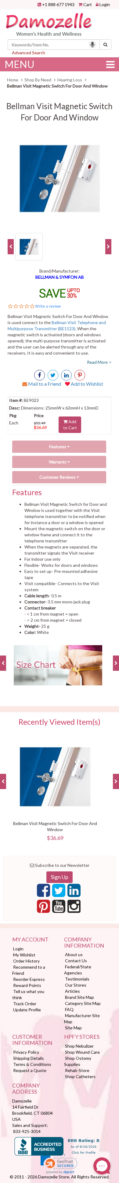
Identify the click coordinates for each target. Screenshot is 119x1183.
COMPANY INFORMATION (84, 943)
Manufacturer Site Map (82, 1018)
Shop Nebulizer (79, 1046)
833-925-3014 (27, 1131)
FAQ (69, 1009)
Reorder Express (29, 979)
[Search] (105, 44)
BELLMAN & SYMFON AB (59, 277)
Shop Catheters (80, 1076)
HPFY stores (81, 1037)
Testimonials (77, 978)
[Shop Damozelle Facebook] (39, 375)
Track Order (24, 1003)
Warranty (58, 461)
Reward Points (27, 985)
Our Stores (75, 985)
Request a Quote (29, 1070)
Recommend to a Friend (28, 970)
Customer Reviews (58, 477)
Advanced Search (28, 52)
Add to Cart (70, 424)
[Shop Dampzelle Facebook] (43, 892)
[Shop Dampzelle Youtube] (58, 907)
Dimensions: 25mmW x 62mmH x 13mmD (59, 407)
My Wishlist (24, 954)
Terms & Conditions (32, 1064)
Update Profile (27, 1009)
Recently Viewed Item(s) (59, 722)
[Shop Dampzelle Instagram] (74, 907)
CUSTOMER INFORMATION (32, 1040)
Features (58, 446)
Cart (87, 4)
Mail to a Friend (44, 384)
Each (13, 422)
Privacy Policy (26, 1052)
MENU (19, 64)
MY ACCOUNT (30, 940)
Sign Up (59, 877)
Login (104, 4)
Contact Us (76, 960)
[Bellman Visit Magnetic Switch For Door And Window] (59, 178)
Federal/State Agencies (77, 969)
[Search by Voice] (92, 44)
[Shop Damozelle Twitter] (66, 375)
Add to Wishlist (86, 384)
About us (74, 954)
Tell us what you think (28, 994)
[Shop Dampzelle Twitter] (58, 892)
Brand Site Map (79, 997)
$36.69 (40, 427)
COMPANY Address (26, 1089)
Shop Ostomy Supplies (77, 1061)
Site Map (73, 1027)
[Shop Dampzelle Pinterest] (43, 907)
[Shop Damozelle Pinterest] (79, 375)
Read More (98, 362)
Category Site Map (83, 1003)
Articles (72, 991)
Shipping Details (28, 1058)
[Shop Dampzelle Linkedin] (74, 892)
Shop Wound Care (82, 1052)
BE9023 (31, 400)
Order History (26, 960)
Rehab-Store (77, 1070)
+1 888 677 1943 (58, 4)
